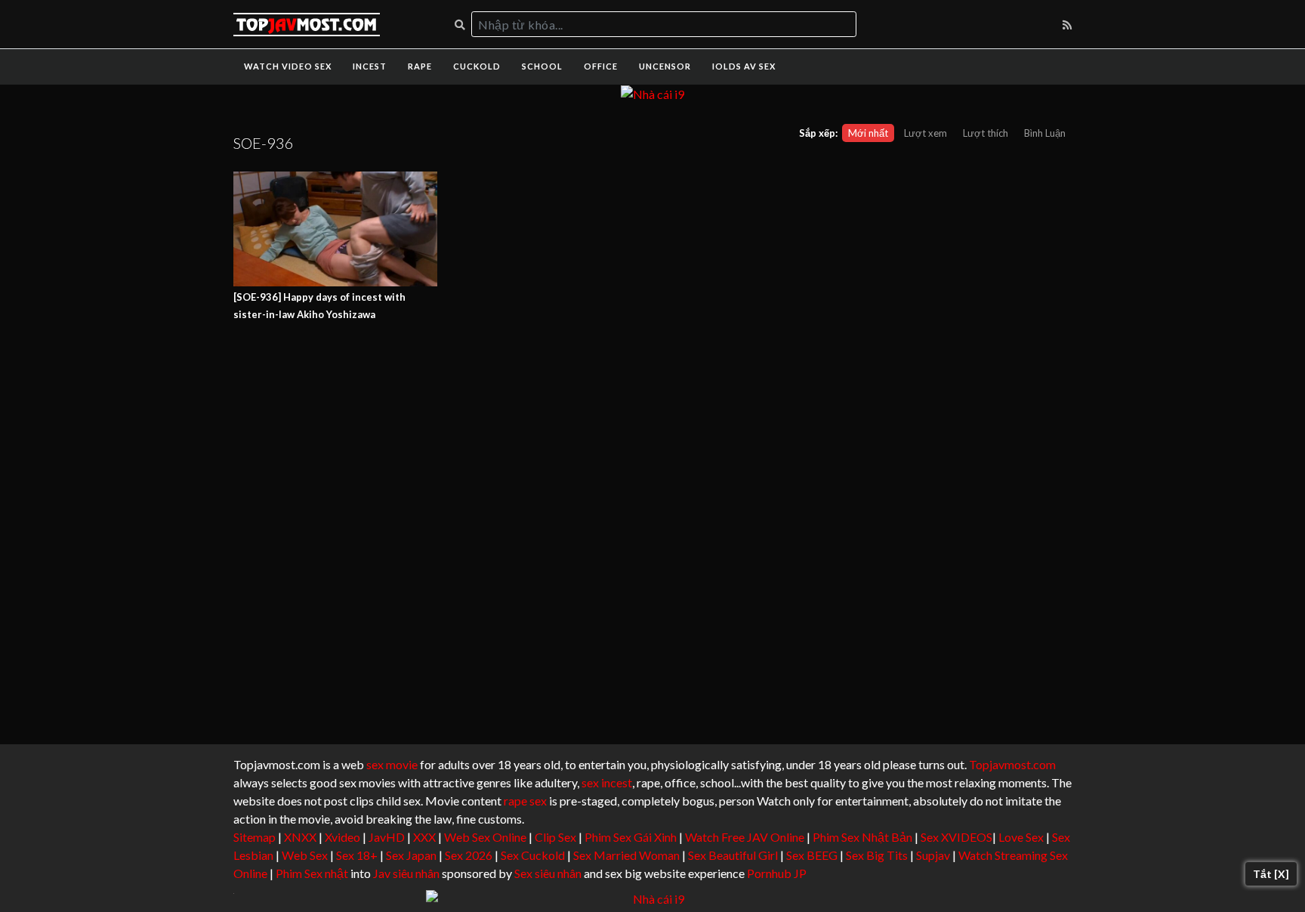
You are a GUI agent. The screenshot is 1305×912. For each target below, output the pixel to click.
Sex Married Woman (626, 855)
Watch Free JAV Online (744, 837)
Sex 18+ (357, 855)
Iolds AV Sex (744, 66)
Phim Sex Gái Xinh (631, 837)
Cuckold (477, 66)
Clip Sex (555, 837)
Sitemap (254, 837)
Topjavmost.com (1012, 764)
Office (601, 66)
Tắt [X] (1271, 873)
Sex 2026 (468, 855)
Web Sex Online (485, 837)
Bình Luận (1045, 133)
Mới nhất (868, 133)
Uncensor (665, 66)
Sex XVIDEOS (956, 837)
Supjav (933, 855)
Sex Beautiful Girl (733, 855)
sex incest (607, 782)
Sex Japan (411, 855)
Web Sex (305, 855)
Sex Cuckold (533, 855)
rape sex (525, 800)
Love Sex (1021, 837)
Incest (370, 66)
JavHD (387, 837)
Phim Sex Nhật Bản (862, 837)
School (542, 66)
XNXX (300, 837)
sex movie (392, 764)
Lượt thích (985, 133)
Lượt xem (925, 133)
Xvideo (342, 837)
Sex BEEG (812, 855)
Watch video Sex (288, 66)
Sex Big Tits (877, 855)
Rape (420, 66)
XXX (424, 837)
